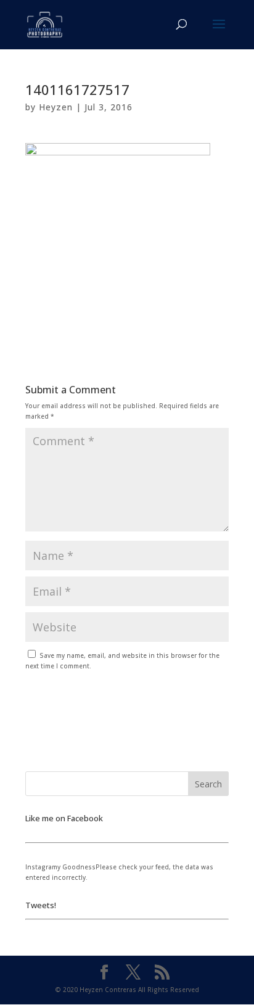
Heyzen (56, 107)
